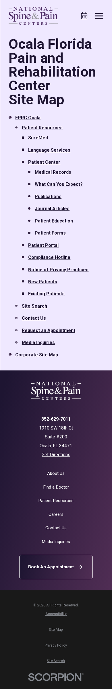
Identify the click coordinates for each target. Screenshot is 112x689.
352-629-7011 (56, 419)
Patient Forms (50, 233)
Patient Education (54, 221)
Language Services (49, 150)
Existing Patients (46, 293)
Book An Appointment (51, 566)
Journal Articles (52, 208)
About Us (56, 473)
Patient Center (44, 162)
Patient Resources (42, 127)
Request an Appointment (48, 330)
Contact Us (34, 318)
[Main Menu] (99, 16)
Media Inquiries (38, 342)
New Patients (42, 281)
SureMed (38, 137)
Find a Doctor (56, 487)
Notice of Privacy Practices (58, 269)
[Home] (33, 16)
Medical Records (53, 172)
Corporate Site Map (36, 355)
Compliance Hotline (49, 257)
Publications (48, 196)
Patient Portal (43, 245)
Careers (56, 514)
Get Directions (56, 454)
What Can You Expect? (59, 184)
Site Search (34, 306)
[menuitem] (56, 613)
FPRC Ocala (27, 117)
